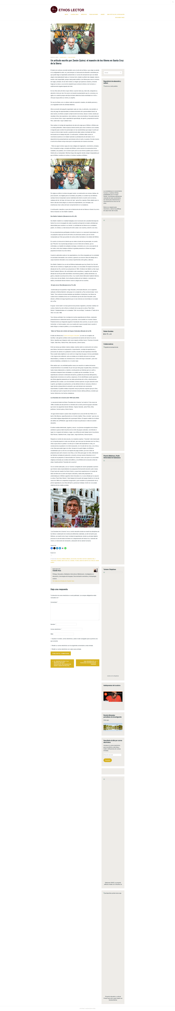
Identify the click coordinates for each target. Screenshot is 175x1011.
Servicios (84, 14)
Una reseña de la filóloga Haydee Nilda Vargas (88, 663)
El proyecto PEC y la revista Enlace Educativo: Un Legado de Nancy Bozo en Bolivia (62, 663)
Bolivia (59, 558)
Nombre (53, 624)
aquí (108, 720)
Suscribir (107, 760)
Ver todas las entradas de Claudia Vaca (63, 581)
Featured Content (82, 558)
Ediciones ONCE (119, 17)
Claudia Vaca (74, 14)
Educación (73, 558)
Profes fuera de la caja (110, 998)
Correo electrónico (56, 629)
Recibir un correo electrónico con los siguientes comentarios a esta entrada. (72, 645)
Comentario (54, 602)
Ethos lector (71, 10)
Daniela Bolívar (113, 1000)
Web (52, 634)
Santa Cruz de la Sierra (68, 560)
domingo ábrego (65, 558)
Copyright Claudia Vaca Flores (87, 1008)
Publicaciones (93, 14)
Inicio (66, 14)
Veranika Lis (118, 884)
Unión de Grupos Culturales (71, 335)
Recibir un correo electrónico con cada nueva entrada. (66, 649)
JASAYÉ (103, 14)
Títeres (77, 560)
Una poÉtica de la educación (115, 14)
